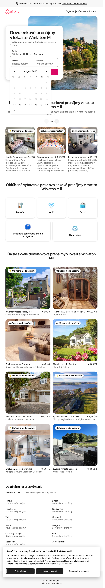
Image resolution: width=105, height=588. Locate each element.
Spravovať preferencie (79, 571)
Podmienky (57, 583)
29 (41, 105)
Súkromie (45, 583)
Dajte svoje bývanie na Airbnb (81, 11)
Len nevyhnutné (50, 571)
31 (14, 110)
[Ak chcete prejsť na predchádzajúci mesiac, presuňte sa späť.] (15, 71)
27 (30, 105)
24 (14, 105)
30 (46, 105)
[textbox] (22, 63)
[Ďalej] (56, 121)
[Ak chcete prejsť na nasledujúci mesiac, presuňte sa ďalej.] (46, 71)
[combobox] (34, 54)
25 (20, 105)
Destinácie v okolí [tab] (13, 492)
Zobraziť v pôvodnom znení (74, 3)
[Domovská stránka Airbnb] (12, 11)
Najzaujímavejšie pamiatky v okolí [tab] (41, 492)
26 (25, 105)
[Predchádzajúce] (46, 121)
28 (36, 105)
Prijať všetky (20, 571)
